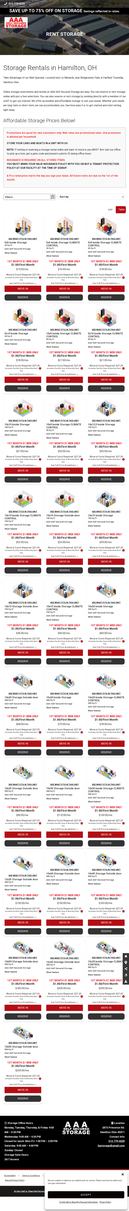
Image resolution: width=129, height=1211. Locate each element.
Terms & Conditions (31, 1175)
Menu (120, 22)
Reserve (23, 297)
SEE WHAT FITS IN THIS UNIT (22, 239)
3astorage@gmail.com (111, 1145)
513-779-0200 (17, 3)
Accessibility (10, 1175)
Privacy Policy (105, 1202)
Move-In (23, 288)
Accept (86, 1194)
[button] (122, 1174)
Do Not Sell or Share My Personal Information (78, 1202)
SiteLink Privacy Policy (14, 1180)
